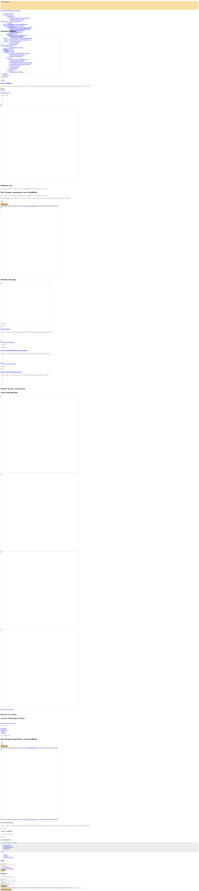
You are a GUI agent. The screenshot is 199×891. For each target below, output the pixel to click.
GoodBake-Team (5, 93)
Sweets (3, 80)
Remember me (6, 867)
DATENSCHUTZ (8, 847)
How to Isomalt (6, 83)
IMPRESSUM (7, 845)
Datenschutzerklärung (31, 206)
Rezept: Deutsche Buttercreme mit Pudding (14, 350)
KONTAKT (7, 848)
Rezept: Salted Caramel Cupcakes (11, 372)
